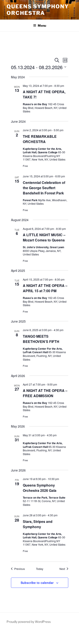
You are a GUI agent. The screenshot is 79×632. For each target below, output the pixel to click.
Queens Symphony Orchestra (38, 9)
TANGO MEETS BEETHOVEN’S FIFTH (41, 339)
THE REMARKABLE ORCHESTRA (40, 139)
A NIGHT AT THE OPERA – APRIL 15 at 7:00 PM (45, 288)
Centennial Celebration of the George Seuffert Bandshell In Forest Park (44, 188)
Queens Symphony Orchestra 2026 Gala (39, 488)
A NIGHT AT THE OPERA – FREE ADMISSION (45, 393)
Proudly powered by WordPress (29, 621)
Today (39, 569)
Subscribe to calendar (37, 582)
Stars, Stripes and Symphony (37, 524)
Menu (42, 25)
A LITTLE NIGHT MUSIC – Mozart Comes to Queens (44, 237)
